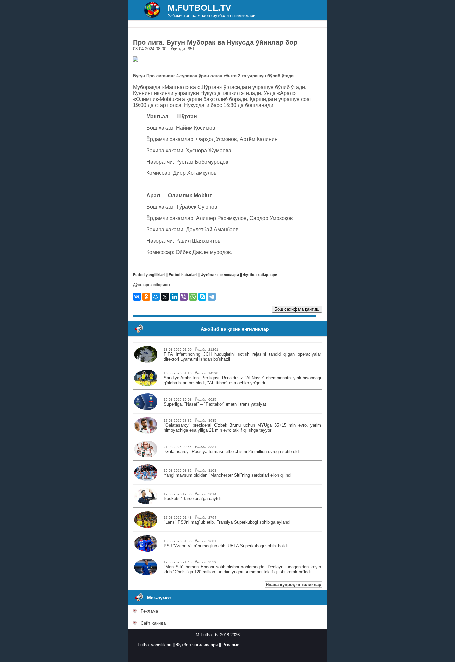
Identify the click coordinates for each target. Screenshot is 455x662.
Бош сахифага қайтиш (296, 309)
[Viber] (184, 297)
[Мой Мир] (156, 297)
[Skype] (202, 297)
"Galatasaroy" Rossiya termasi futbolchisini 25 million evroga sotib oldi (232, 451)
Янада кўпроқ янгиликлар (293, 584)
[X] (165, 297)
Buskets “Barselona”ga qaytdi (192, 498)
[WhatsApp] (193, 297)
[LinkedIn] (174, 297)
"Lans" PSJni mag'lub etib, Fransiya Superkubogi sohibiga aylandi (227, 522)
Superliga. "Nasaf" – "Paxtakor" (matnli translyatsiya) (215, 404)
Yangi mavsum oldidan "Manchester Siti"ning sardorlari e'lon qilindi (227, 475)
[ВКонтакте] (137, 297)
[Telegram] (212, 297)
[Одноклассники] (146, 297)
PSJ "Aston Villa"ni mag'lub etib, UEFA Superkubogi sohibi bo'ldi (226, 545)
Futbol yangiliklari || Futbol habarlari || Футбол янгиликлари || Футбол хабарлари (205, 275)
